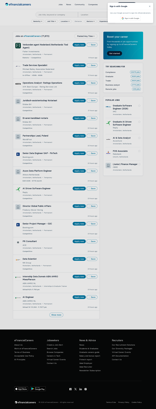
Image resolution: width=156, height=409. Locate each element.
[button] (78, 204)
